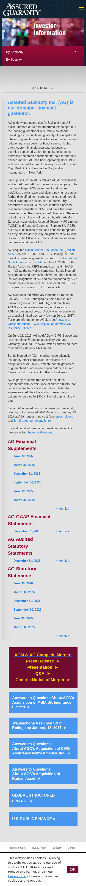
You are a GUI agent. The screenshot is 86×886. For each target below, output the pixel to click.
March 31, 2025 (24, 500)
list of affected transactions (32, 420)
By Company (14, 52)
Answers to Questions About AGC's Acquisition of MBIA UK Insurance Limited (39, 324)
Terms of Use (17, 847)
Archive (64, 508)
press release (64, 416)
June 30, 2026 (23, 456)
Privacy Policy (39, 847)
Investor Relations (40, 432)
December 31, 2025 (27, 473)
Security (57, 847)
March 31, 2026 (24, 465)
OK (73, 869)
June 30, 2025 (23, 491)
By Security (14, 59)
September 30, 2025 (27, 482)
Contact (72, 847)
